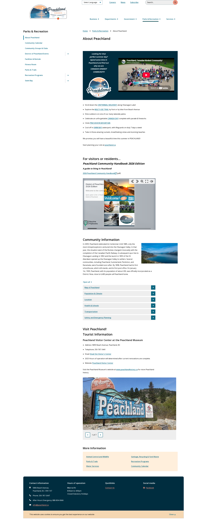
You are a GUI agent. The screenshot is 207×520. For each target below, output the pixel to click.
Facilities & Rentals (33, 59)
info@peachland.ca (41, 505)
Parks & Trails (30, 70)
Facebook (150, 488)
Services (169, 19)
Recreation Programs (34, 75)
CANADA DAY (113, 118)
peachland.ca (110, 145)
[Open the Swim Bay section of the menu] (68, 80)
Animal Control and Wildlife (97, 457)
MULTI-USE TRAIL (102, 109)
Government (129, 19)
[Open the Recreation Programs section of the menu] (68, 75)
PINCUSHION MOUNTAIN (100, 123)
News (123, 2)
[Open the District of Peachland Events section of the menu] (68, 54)
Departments (110, 19)
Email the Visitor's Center (100, 354)
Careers (112, 2)
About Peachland (32, 37)
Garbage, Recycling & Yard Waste (145, 457)
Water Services (92, 466)
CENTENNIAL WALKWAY (107, 105)
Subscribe (134, 2)
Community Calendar (33, 43)
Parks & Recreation (151, 19)
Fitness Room (30, 64)
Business (93, 19)
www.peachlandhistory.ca (127, 369)
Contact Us (109, 488)
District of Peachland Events (37, 54)
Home (85, 31)
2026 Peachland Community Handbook (99, 173)
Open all (86, 282)
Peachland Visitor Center (102, 363)
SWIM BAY (98, 127)
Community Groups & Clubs (36, 48)
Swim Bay (29, 80)
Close (171, 514)
